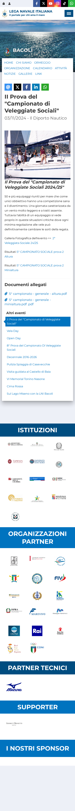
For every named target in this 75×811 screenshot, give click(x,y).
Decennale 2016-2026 (22, 357)
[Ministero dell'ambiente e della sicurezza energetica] (37, 499)
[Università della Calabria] (15, 482)
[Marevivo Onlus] (37, 613)
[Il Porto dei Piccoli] (60, 596)
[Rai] (37, 631)
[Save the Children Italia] (60, 631)
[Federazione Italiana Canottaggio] (14, 579)
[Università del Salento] (15, 499)
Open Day (14, 338)
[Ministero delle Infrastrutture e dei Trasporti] (37, 482)
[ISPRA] (14, 613)
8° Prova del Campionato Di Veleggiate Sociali (34, 347)
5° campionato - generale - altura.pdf (37, 294)
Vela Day (13, 331)
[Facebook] (36, 3)
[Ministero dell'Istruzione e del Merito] (59, 482)
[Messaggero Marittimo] (60, 613)
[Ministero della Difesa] (15, 447)
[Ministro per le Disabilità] (59, 447)
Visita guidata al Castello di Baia (29, 371)
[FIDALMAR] (37, 596)
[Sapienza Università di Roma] (15, 464)
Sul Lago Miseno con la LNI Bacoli (30, 393)
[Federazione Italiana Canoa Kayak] (60, 561)
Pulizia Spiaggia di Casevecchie (28, 364)
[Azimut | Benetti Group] (14, 727)
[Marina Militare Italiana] (59, 499)
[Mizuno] (14, 687)
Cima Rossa (15, 386)
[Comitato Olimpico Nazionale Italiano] (37, 648)
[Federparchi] (14, 596)
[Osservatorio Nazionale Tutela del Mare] (14, 631)
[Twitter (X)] (43, 3)
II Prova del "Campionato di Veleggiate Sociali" (33, 321)
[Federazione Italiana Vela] (60, 579)
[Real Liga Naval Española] (14, 648)
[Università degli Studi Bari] (37, 464)
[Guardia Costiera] (15, 517)
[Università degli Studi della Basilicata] (59, 464)
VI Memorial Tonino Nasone (26, 379)
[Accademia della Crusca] (14, 561)
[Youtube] (50, 3)
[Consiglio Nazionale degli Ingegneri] (37, 561)
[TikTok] (64, 3)
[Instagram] (57, 3)
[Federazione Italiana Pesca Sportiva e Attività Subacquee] (37, 579)
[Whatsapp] (71, 3)
